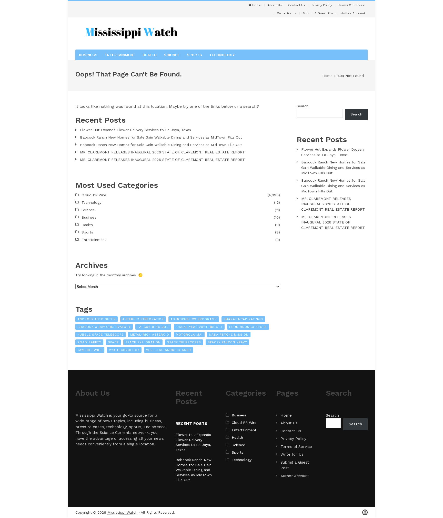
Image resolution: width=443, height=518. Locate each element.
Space (113, 342)
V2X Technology (124, 350)
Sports (194, 55)
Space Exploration (142, 342)
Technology (222, 55)
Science (172, 55)
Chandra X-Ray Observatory (104, 327)
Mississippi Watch (122, 512)
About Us (275, 5)
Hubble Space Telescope (100, 334)
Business (88, 55)
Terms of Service (351, 5)
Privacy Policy (321, 5)
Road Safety (89, 342)
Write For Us (286, 13)
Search (302, 106)
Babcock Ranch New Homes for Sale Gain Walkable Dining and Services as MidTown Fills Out (161, 137)
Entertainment (120, 55)
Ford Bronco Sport (248, 327)
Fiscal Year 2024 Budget (199, 327)
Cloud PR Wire (94, 195)
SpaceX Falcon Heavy (227, 342)
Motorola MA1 (189, 334)
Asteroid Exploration (143, 319)
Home (256, 5)
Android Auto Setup (96, 319)
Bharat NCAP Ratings (243, 319)
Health (150, 55)
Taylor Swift (89, 350)
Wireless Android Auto (168, 350)
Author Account (353, 13)
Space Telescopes (184, 342)
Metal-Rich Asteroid (149, 334)
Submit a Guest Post (319, 13)
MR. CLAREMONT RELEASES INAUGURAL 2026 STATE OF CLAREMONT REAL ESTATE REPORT (162, 152)
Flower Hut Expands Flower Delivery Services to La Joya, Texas (135, 130)
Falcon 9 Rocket (153, 327)
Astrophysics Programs (193, 319)
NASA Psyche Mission (228, 334)
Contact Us (296, 5)
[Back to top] (365, 512)
